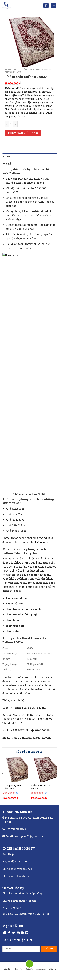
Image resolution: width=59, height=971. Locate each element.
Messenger (41, 969)
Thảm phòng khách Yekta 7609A (12, 787)
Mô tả (6, 156)
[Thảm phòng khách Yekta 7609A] (15, 769)
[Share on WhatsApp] (4, 933)
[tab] (29, 156)
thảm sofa (41, 542)
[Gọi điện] (29, 964)
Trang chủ (11, 69)
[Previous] (2, 780)
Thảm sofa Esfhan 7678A (40, 787)
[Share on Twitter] (13, 933)
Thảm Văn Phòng (30, 69)
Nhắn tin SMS (52, 969)
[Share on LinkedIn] (26, 933)
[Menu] (53, 5)
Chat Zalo (18, 969)
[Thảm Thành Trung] (18, 5)
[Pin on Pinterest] (22, 933)
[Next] (56, 780)
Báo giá (7, 969)
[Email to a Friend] (18, 933)
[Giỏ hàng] (46, 5)
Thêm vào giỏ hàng (23, 133)
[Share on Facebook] (9, 933)
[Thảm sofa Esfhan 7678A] (44, 769)
